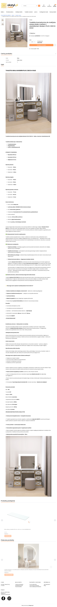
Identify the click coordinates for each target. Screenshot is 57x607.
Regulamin (3, 593)
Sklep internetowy (27, 605)
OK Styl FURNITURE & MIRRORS (6, 15)
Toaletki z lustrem (18, 15)
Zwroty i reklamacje (5, 592)
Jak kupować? (47, 584)
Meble (13, 15)
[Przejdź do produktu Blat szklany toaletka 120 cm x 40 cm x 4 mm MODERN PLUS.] (18, 515)
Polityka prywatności (5, 594)
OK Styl (30, 19)
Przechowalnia (18, 586)
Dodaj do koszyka (41, 45)
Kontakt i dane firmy (5, 584)
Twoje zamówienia (19, 584)
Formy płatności (33, 584)
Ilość (30, 40)
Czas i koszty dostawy (34, 585)
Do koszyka (7, 536)
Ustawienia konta (19, 585)
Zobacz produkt (9, 574)
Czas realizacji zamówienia (35, 586)
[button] (39, 6)
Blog (45, 585)
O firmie (2, 585)
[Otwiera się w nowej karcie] (3, 598)
